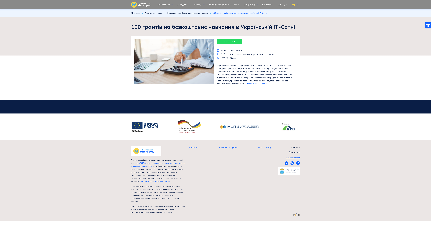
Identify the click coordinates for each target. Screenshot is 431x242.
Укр (294, 4)
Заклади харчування (218, 4)
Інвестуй (198, 4)
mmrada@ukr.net (293, 157)
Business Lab (164, 4)
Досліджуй (182, 4)
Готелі (236, 4)
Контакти (267, 4)
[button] (428, 25)
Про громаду (249, 4)
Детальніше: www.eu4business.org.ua (155, 181)
